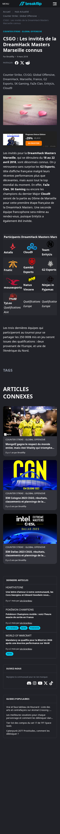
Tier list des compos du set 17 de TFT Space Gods (28, 724)
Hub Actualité (22, 11)
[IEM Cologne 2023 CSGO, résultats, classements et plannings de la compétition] (30, 485)
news (23, 628)
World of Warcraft (19, 635)
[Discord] (29, 683)
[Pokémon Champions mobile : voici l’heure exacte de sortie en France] (30, 619)
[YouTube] (40, 683)
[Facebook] (16, 62)
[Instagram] (34, 683)
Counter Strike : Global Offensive (20, 15)
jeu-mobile (12, 628)
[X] (22, 62)
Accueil (6, 11)
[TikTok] (51, 683)
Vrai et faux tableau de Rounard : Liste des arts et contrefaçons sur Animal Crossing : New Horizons (28, 709)
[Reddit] (27, 62)
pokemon (34, 628)
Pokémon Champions (20, 609)
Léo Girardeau (26, 600)
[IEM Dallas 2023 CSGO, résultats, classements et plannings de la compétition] (30, 539)
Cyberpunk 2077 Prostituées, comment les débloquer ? (28, 732)
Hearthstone (14, 587)
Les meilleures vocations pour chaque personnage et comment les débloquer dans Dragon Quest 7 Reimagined (29, 716)
